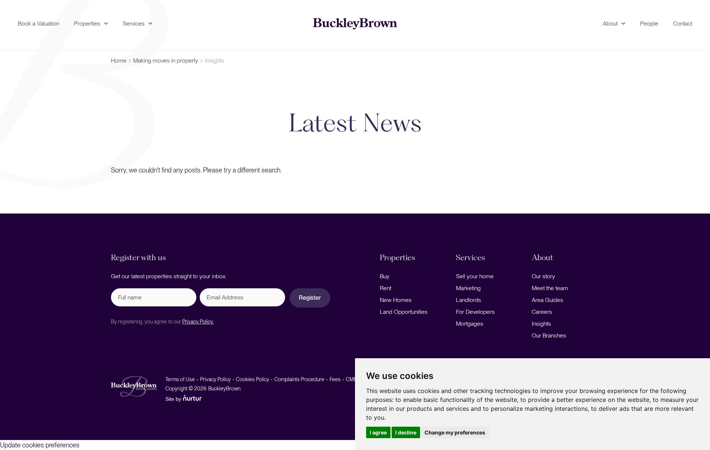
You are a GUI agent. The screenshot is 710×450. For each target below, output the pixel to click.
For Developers (475, 311)
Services (134, 23)
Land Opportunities (403, 311)
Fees (335, 379)
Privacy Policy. (198, 322)
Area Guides (547, 299)
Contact (682, 23)
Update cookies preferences (40, 445)
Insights (541, 323)
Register (310, 297)
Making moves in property (165, 60)
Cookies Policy (252, 379)
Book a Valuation (38, 23)
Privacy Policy (215, 379)
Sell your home (475, 276)
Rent (385, 288)
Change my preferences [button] (455, 432)
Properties (87, 23)
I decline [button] (405, 432)
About (610, 23)
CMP (351, 379)
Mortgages (469, 323)
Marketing (468, 288)
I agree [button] (378, 432)
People (649, 23)
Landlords (468, 299)
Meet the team (550, 288)
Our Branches (549, 335)
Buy (384, 276)
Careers (542, 311)
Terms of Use (180, 379)
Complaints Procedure (299, 379)
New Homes (396, 299)
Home (118, 60)
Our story (543, 276)
